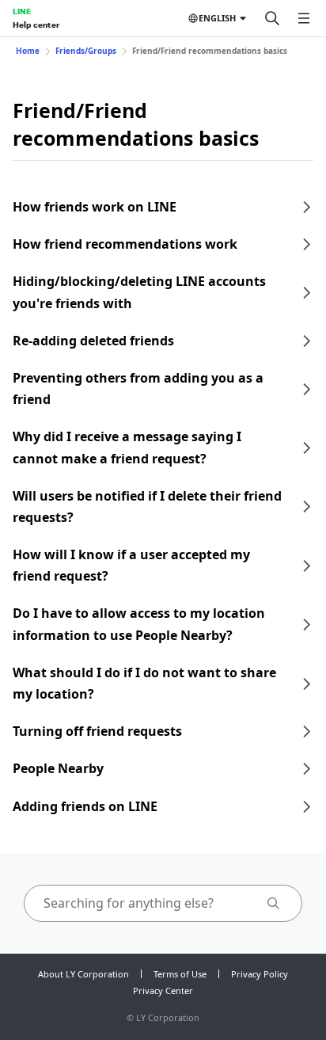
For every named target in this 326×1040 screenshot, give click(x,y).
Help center (36, 24)
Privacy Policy (259, 974)
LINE (22, 11)
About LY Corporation (83, 974)
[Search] (272, 18)
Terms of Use (180, 974)
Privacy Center (163, 990)
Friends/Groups (85, 50)
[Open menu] (304, 18)
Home (28, 50)
